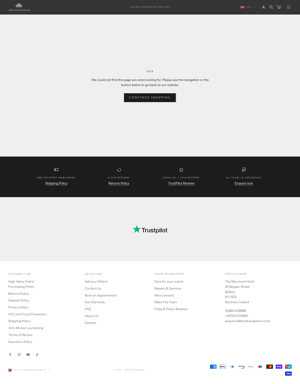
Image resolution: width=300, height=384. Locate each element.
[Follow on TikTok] (37, 354)
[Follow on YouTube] (28, 354)
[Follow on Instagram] (19, 354)
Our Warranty (95, 302)
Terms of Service (20, 335)
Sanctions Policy (20, 342)
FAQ (88, 309)
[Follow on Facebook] (10, 354)
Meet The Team (166, 302)
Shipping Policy (56, 183)
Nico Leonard (164, 295)
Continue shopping (150, 98)
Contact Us (93, 288)
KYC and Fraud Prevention (27, 314)
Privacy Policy (18, 307)
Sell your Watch (96, 281)
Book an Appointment (101, 295)
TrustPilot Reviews (181, 183)
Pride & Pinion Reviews (171, 309)
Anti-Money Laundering (25, 328)
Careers (90, 323)
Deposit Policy (18, 300)
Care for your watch (169, 281)
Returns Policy (119, 183)
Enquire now (244, 183)
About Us (91, 316)
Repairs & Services (168, 288)
